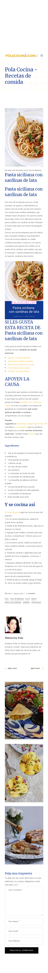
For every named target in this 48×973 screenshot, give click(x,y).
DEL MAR (8, 170)
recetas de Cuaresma (13, 602)
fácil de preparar (17, 599)
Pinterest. (41, 424)
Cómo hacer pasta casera (19, 368)
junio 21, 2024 (15, 851)
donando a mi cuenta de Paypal (23, 404)
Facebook (21, 424)
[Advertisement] (24, 25)
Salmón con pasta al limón (19, 358)
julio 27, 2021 (18, 593)
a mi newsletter (20, 427)
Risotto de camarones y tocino (21, 364)
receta (34, 599)
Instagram (30, 424)
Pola (9, 593)
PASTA (26, 170)
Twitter (31, 434)
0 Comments (30, 593)
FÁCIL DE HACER (17, 170)
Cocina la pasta (12, 512)
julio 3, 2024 (14, 788)
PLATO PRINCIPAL (35, 170)
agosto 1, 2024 (15, 730)
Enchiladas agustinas (22, 733)
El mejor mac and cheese (18, 371)
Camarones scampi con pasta (20, 361)
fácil (7, 599)
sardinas (26, 602)
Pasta (27, 599)
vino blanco (36, 602)
